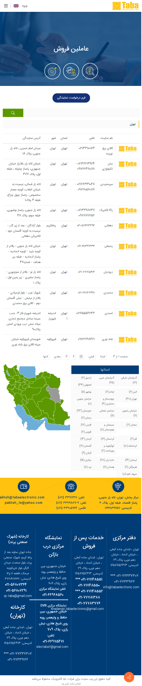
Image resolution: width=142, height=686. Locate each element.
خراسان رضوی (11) (129, 413)
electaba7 (43, 647)
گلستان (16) (85, 446)
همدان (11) (108, 467)
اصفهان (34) (84, 385)
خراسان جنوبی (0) (84, 401)
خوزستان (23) (84, 411)
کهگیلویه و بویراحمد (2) (108, 448)
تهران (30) (131, 399)
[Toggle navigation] (6, 6)
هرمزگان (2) (131, 467)
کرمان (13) (85, 439)
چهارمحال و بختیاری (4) (108, 401)
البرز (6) (133, 392)
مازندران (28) (107, 460)
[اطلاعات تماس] (129, 677)
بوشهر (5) (86, 392)
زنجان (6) (86, 418)
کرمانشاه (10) (130, 446)
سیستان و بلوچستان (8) (107, 427)
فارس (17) (86, 425)
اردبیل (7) (86, 378)
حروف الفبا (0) (130, 474)
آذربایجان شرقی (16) (129, 380)
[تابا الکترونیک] (125, 6)
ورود (24, 6)
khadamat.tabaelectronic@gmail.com (77, 609)
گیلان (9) (86, 453)
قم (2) (133, 439)
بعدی (57, 356)
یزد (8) (87, 467)
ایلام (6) (109, 392)
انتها (45, 356)
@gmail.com (59, 647)
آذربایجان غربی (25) (106, 380)
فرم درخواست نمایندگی (71, 97)
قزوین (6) (86, 432)
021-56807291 (16, 590)
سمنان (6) (131, 425)
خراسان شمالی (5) (106, 413)
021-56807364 (16, 584)
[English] (16, 6)
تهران (64, 148)
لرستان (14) (131, 460)
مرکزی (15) (85, 460)
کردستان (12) (107, 439)
